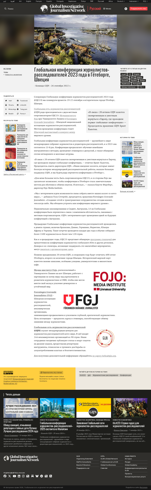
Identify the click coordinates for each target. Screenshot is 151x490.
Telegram (23, 109)
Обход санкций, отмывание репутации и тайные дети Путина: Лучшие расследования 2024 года (21, 428)
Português (60, 1)
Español (49, 1)
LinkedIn (22, 105)
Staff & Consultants (83, 462)
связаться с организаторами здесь (56, 249)
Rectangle (143, 487)
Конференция (125, 375)
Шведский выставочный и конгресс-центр (54, 132)
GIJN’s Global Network (109, 459)
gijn (89, 375)
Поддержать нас (138, 8)
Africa (111, 1)
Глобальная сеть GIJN (109, 462)
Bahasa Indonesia (128, 87)
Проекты (128, 474)
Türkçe (83, 1)
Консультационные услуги (135, 477)
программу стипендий (101, 239)
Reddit (10, 114)
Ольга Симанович (11, 435)
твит (10, 101)
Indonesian (133, 1)
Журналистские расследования (105, 375)
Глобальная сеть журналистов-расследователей (57, 109)
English (28, 1)
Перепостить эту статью (52, 372)
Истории (7, 69)
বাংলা (20, 1)
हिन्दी (91, 1)
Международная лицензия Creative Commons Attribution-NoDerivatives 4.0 (19, 381)
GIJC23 (83, 375)
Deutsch (120, 1)
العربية (12, 1)
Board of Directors (83, 465)
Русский (101, 1)
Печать (11, 105)
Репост (23, 114)
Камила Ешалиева (121, 430)
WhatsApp (12, 109)
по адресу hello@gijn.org (104, 356)
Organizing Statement (84, 459)
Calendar (104, 468)
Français (39, 1)
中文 (144, 1)
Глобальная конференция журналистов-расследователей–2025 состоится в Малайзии (56, 426)
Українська (72, 1)
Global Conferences (108, 465)
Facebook (24, 101)
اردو (5, 1)
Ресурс (127, 462)
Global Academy (131, 465)
